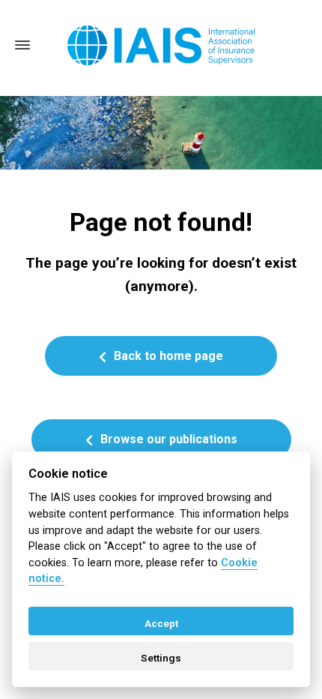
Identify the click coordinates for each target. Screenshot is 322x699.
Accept (161, 623)
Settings (161, 658)
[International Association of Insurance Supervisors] (161, 45)
